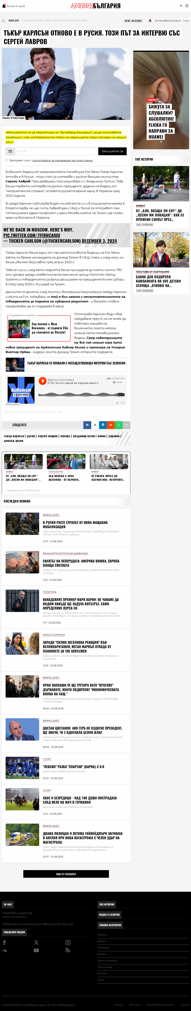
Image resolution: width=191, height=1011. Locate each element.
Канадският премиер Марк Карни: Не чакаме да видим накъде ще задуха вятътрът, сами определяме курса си (81, 604)
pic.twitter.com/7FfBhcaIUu (31, 235)
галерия (102, 935)
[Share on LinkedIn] (103, 425)
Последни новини (17, 501)
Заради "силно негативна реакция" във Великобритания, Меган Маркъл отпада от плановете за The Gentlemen (77, 646)
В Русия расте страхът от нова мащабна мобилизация (75, 524)
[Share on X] (95, 425)
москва (65, 436)
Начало (118, 1005)
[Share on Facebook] (87, 425)
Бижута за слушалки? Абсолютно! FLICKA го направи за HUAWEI (161, 122)
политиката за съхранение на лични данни (62, 160)
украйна (114, 436)
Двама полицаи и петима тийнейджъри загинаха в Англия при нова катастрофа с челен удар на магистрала (83, 838)
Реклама (134, 1005)
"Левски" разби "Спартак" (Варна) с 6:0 (73, 766)
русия (31, 436)
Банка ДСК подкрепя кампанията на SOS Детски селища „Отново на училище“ (158, 283)
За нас (8, 904)
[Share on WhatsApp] (119, 425)
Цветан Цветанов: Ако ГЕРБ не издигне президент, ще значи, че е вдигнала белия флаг (82, 730)
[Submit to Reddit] (111, 425)
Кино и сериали (107, 960)
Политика (103, 947)
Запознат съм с (51, 160)
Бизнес (101, 954)
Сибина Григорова (14, 916)
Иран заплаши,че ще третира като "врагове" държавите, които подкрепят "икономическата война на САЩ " (81, 689)
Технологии (104, 967)
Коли (100, 980)
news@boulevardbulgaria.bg (55, 923)
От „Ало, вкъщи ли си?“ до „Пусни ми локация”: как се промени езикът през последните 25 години (160, 217)
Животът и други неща (16, 412)
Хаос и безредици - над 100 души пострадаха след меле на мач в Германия (80, 800)
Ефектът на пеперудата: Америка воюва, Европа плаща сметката (81, 563)
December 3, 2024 (99, 241)
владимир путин (84, 436)
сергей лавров (48, 436)
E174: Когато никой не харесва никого (45, 412)
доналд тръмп (13, 441)
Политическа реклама (161, 1005)
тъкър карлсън (14, 436)
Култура (102, 973)
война (102, 436)
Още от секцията (66, 874)
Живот (101, 941)
